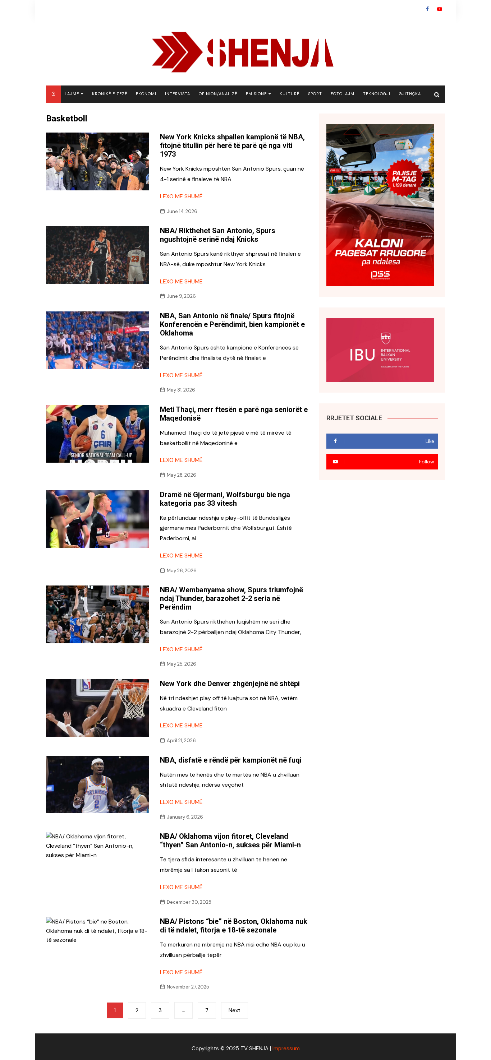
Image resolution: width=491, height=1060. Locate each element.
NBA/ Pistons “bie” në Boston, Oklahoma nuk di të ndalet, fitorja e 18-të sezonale (233, 925)
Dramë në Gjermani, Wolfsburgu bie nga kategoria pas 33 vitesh (225, 499)
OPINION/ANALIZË (218, 93)
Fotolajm (342, 93)
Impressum (286, 1048)
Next (234, 1010)
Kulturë (289, 93)
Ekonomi (146, 93)
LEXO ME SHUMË (181, 196)
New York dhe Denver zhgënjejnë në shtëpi (230, 683)
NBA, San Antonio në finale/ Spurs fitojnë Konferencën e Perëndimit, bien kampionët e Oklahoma (232, 324)
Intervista (177, 93)
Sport (315, 93)
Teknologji (376, 93)
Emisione (256, 93)
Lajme (72, 93)
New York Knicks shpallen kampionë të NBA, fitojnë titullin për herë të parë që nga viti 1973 (232, 145)
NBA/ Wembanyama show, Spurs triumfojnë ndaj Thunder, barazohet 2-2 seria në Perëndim (231, 598)
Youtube (439, 9)
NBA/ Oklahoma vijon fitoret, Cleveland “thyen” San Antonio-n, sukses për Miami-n (230, 840)
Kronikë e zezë (109, 93)
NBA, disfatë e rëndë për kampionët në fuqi (231, 760)
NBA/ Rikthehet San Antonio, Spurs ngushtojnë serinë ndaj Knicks (217, 235)
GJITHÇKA (410, 93)
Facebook (427, 9)
